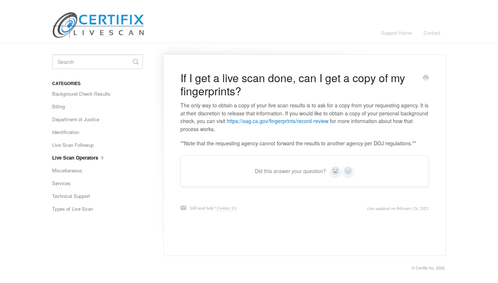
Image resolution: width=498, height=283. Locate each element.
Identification (65, 132)
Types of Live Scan (72, 208)
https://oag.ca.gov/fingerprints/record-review (277, 121)
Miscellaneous (67, 170)
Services (61, 183)
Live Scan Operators (76, 157)
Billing (58, 106)
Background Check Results (81, 93)
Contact (432, 32)
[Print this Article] (426, 78)
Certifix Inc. (425, 268)
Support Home (396, 32)
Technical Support (71, 195)
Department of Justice (75, 119)
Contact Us (227, 208)
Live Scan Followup (73, 144)
